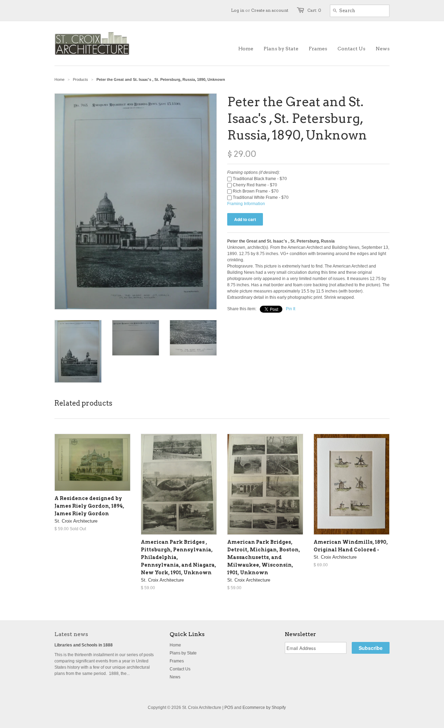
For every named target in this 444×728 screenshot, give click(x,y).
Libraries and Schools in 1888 (83, 645)
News (175, 677)
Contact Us (180, 669)
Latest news (71, 634)
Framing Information (246, 203)
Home (175, 645)
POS (228, 707)
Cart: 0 (314, 10)
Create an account (269, 10)
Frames (177, 661)
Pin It (290, 308)
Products (80, 79)
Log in (237, 10)
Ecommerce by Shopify (264, 707)
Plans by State (183, 653)
